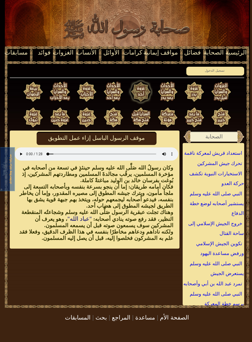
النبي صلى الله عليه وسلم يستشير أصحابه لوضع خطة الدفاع (217, 203)
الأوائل (111, 52)
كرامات (132, 52)
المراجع (121, 317)
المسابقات (78, 317)
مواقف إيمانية (160, 52)
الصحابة (214, 52)
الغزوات (63, 52)
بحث (101, 317)
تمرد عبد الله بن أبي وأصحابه (212, 283)
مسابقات (16, 52)
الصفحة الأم (174, 317)
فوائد (44, 52)
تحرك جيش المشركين (219, 163)
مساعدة (145, 317)
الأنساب (86, 52)
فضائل (192, 52)
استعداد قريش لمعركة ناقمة (213, 153)
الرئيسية (236, 52)
